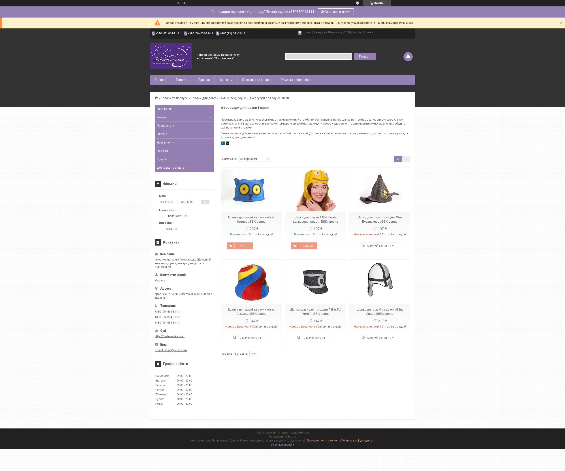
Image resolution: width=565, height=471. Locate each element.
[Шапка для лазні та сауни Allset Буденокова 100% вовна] (379, 190)
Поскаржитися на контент (323, 440)
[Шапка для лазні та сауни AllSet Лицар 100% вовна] (379, 282)
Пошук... (364, 56)
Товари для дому (203, 98)
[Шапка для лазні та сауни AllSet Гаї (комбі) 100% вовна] (315, 282)
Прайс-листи (165, 125)
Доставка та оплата (256, 80)
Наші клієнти (165, 142)
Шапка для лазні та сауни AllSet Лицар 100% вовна (379, 311)
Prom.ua (304, 432)
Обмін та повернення (296, 80)
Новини (162, 134)
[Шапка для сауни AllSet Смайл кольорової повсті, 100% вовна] (315, 190)
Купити (244, 246)
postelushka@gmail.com (171, 350)
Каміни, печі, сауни (232, 98)
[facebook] (223, 144)
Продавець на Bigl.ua (282, 436)
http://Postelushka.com (170, 336)
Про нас (204, 80)
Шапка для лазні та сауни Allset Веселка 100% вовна (251, 311)
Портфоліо (164, 108)
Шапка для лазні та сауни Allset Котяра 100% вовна (251, 219)
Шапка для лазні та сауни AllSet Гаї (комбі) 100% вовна (315, 311)
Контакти (226, 80)
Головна (160, 80)
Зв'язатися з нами (335, 12)
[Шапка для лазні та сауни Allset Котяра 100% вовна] (251, 190)
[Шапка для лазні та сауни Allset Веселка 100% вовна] (251, 282)
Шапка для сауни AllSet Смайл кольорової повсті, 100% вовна (315, 219)
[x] (227, 144)
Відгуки (162, 159)
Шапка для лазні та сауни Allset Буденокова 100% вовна (380, 219)
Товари (181, 80)
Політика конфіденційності (358, 440)
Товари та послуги (174, 98)
